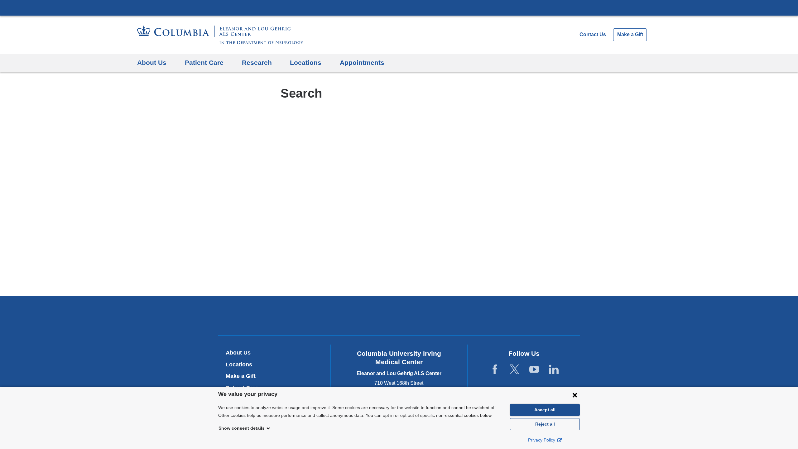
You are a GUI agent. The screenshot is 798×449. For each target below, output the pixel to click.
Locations (305, 62)
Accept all (544, 409)
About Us (151, 62)
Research (257, 62)
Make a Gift (630, 34)
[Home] (220, 35)
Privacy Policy (542, 439)
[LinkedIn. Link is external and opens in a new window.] (554, 370)
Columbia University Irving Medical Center (399, 7)
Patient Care (204, 62)
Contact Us (592, 34)
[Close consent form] (575, 395)
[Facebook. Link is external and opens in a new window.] (495, 370)
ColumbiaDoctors (489, 315)
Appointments (362, 62)
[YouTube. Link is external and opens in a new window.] (534, 370)
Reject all (545, 424)
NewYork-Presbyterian (399, 316)
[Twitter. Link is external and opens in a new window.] (514, 370)
